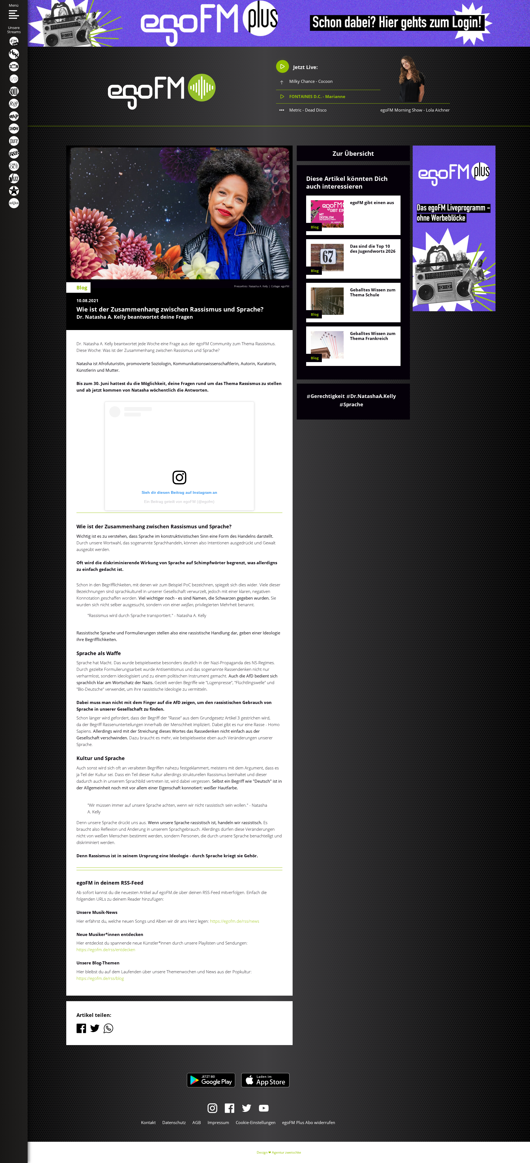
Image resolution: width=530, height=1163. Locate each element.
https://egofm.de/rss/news (234, 921)
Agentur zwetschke (286, 1152)
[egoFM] (162, 108)
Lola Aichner (438, 110)
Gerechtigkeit (328, 396)
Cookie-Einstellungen (255, 1122)
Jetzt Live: (305, 67)
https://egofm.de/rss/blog (100, 978)
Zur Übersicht (353, 153)
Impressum (218, 1122)
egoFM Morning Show (401, 110)
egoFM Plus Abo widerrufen (308, 1122)
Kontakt (148, 1122)
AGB (196, 1122)
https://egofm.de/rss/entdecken (105, 949)
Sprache (353, 404)
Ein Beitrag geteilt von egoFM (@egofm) (179, 501)
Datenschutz (174, 1122)
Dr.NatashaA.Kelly (373, 396)
